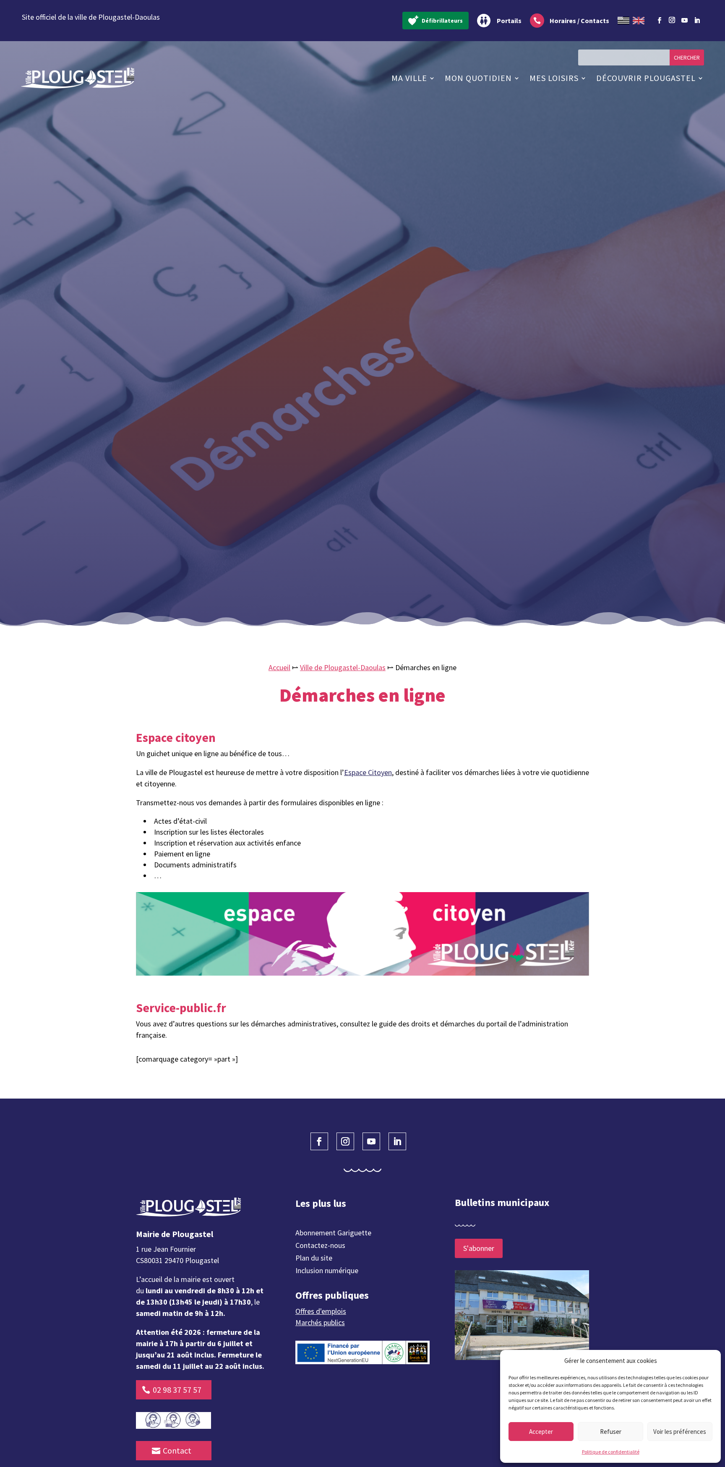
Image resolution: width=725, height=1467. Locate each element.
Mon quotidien (478, 78)
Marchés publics (320, 1322)
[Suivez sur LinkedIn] (697, 20)
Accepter (541, 1432)
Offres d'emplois (320, 1311)
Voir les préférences (679, 1432)
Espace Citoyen (368, 772)
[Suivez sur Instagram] (671, 18)
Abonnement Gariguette (333, 1233)
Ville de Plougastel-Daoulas (343, 667)
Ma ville (409, 78)
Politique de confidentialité (610, 1452)
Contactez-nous (320, 1246)
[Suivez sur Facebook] (659, 20)
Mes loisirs (554, 78)
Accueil (279, 667)
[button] (708, 1361)
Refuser (610, 1432)
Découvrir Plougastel (646, 78)
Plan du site (313, 1259)
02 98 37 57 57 (177, 1389)
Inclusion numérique (326, 1271)
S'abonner (478, 1248)
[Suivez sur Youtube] (684, 20)
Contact (177, 1450)
